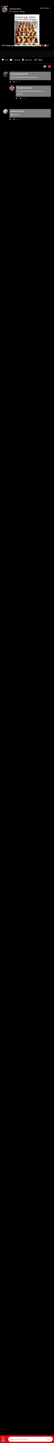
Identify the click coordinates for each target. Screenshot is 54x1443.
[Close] (4, 6)
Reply (19, 82)
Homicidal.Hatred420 (24, 91)
